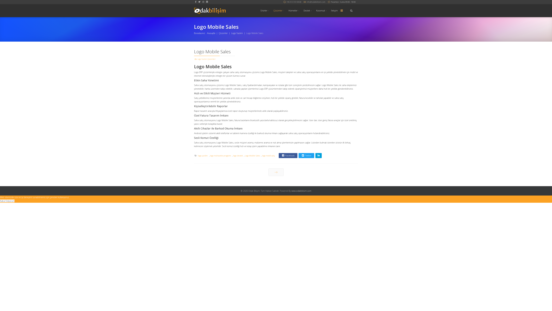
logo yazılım (203, 155)
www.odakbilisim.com (301, 190)
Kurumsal (320, 10)
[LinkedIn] (207, 1)
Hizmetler (293, 10)
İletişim (334, 10)
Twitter (308, 155)
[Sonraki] (276, 172)
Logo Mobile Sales (252, 155)
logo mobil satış (268, 155)
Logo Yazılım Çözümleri (206, 59)
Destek (307, 10)
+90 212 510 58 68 (293, 2)
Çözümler (277, 10)
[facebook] (195, 1)
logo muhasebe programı (220, 155)
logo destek (238, 155)
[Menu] (341, 10)
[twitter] (199, 1)
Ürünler (263, 10)
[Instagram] (203, 1)
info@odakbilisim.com (316, 2)
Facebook (290, 155)
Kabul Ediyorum (7, 201)
